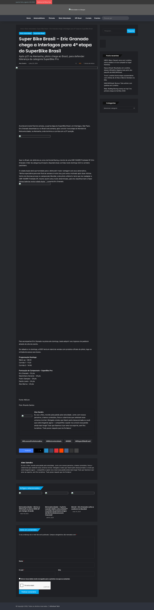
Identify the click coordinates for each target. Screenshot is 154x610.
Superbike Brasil (39, 33)
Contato (88, 18)
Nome (21, 561)
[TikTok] (35, 475)
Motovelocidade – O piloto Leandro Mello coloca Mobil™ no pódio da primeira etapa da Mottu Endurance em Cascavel (56, 511)
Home (29, 18)
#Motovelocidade (54, 441)
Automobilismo (39, 18)
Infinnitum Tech (55, 606)
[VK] (66, 450)
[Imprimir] (76, 450)
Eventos (97, 18)
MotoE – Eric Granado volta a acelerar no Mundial (82, 508)
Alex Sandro (22, 63)
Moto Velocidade (65, 18)
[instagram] (23, 434)
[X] (27, 475)
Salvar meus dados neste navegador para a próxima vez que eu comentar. (45, 579)
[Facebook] (25, 475)
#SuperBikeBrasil (83, 441)
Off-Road (78, 18)
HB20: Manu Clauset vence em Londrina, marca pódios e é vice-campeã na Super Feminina (118, 62)
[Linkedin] (46, 450)
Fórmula (52, 18)
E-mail (21, 570)
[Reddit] (61, 450)
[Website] (22, 475)
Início (22, 29)
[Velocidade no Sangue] (77, 9)
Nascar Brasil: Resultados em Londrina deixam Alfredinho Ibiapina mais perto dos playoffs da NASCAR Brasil (118, 70)
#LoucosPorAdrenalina (32, 441)
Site (59, 570)
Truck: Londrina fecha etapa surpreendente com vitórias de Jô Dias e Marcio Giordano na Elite (119, 78)
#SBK (69, 441)
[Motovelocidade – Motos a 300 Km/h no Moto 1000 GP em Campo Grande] (30, 498)
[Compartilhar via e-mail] (71, 450)
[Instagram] (32, 475)
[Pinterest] (56, 450)
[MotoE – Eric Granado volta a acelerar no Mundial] (82, 498)
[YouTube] (30, 475)
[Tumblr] (51, 450)
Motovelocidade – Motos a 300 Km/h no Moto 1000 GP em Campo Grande (29, 509)
